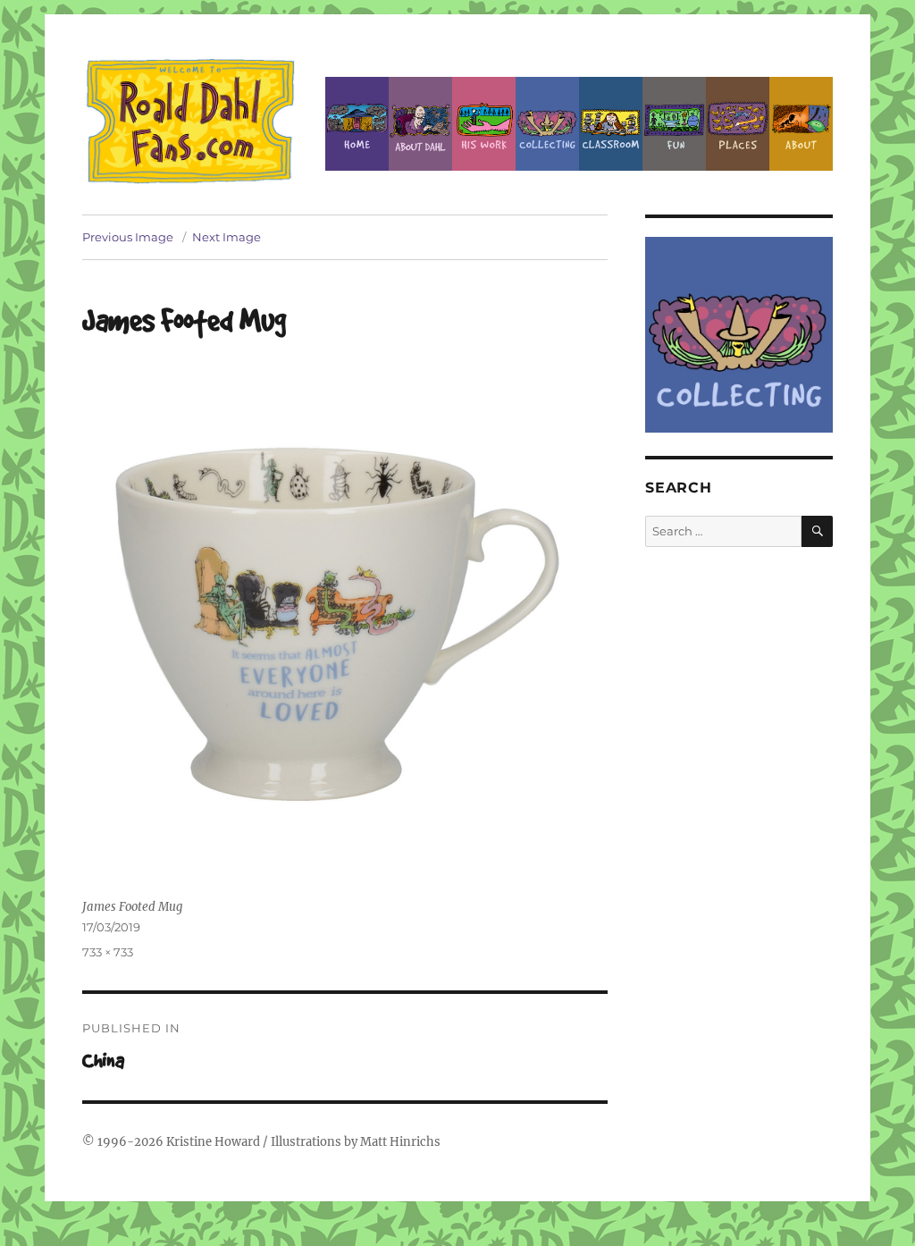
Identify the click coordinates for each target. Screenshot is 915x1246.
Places (737, 124)
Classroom (610, 124)
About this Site (801, 124)
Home (357, 124)
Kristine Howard (213, 1141)
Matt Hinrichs (400, 1141)
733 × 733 (107, 952)
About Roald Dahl (420, 124)
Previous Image (127, 237)
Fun (674, 124)
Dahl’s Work (484, 124)
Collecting (547, 124)
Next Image (226, 237)
